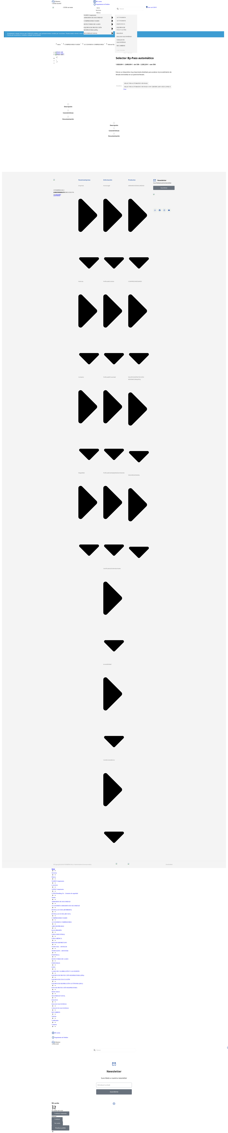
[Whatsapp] (155, 210)
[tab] (68, 106)
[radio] (136, 83)
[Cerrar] (224, 3)
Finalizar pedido (60, 1128)
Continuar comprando (60, 1113)
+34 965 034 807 (55, 1044)
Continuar (57, 1119)
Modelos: (119, 86)
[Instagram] (164, 210)
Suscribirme (164, 188)
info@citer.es (56, 195)
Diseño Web (169, 864)
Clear (124, 89)
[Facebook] (160, 210)
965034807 (58, 194)
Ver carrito (57, 1123)
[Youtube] (169, 210)
